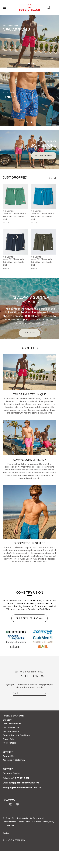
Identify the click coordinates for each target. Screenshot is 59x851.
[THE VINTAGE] (15, 196)
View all (52, 178)
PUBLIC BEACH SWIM (17, 840)
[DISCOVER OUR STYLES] (29, 512)
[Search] (48, 8)
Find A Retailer (9, 742)
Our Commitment (11, 727)
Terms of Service (11, 731)
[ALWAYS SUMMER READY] (29, 437)
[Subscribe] (44, 693)
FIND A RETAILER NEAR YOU (29, 618)
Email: (21, 782)
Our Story (7, 720)
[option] (29, 41)
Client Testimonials (12, 723)
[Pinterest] (17, 803)
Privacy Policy (9, 739)
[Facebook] (4, 803)
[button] (24, 63)
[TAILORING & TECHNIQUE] (29, 372)
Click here (37, 787)
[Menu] (4, 7)
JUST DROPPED (15, 177)
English (6, 833)
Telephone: (16, 778)
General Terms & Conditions (16, 735)
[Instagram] (10, 803)
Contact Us (8, 756)
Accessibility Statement (14, 760)
